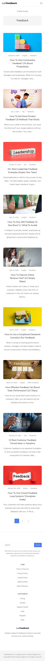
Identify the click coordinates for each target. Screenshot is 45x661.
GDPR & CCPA (22, 582)
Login (22, 611)
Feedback (33, 55)
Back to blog (23, 11)
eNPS (29, 382)
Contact (22, 603)
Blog (22, 620)
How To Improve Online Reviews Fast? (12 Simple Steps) (22, 278)
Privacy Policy (22, 573)
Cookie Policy (22, 577)
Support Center (22, 607)
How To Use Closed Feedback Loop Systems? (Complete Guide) (22, 496)
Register (23, 615)
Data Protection (22, 586)
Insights (24, 55)
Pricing (22, 598)
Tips (23, 111)
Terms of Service (22, 569)
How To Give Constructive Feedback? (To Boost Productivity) (22, 63)
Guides (25, 488)
